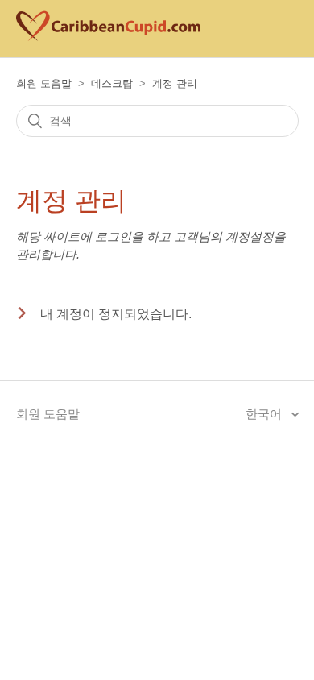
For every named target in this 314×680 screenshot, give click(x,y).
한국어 (265, 414)
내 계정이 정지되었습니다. (116, 314)
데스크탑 (112, 83)
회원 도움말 (44, 83)
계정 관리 (174, 83)
